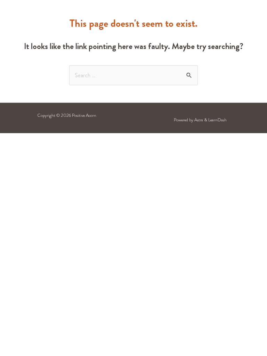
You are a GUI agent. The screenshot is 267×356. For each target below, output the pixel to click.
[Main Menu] (229, 18)
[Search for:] (133, 75)
